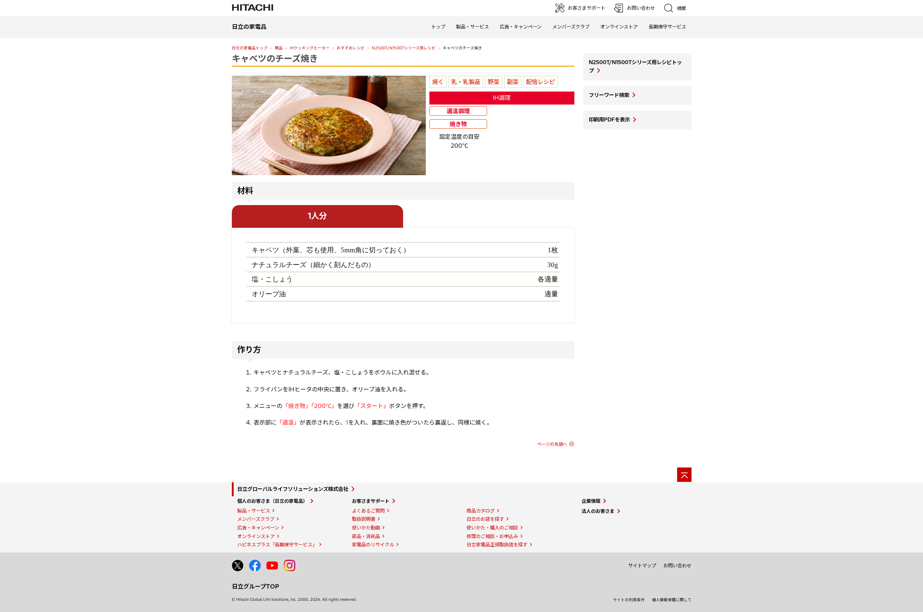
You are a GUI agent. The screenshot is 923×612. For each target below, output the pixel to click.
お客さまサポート (370, 501)
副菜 (512, 81)
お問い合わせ (677, 565)
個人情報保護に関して (672, 599)
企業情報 (591, 501)
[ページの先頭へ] (684, 474)
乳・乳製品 (465, 81)
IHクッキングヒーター (310, 47)
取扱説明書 (363, 519)
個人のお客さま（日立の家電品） (272, 501)
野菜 (493, 81)
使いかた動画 (366, 528)
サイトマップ (642, 565)
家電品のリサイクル (373, 544)
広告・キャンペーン (258, 528)
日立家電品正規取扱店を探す (497, 544)
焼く (438, 81)
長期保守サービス (667, 27)
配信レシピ (540, 81)
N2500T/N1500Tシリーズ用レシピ (404, 47)
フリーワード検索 (609, 95)
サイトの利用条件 (629, 599)
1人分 (317, 216)
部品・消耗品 (366, 536)
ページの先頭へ (552, 444)
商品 (279, 47)
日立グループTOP (255, 586)
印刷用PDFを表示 (609, 119)
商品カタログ (481, 511)
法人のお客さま (598, 511)
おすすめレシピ (351, 47)
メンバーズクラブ (570, 27)
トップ (438, 27)
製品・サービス (253, 511)
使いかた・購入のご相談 (492, 528)
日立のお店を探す (485, 519)
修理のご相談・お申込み (492, 536)
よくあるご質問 (368, 511)
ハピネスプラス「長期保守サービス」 (277, 544)
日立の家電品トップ (250, 47)
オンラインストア (619, 27)
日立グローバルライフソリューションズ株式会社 (292, 489)
